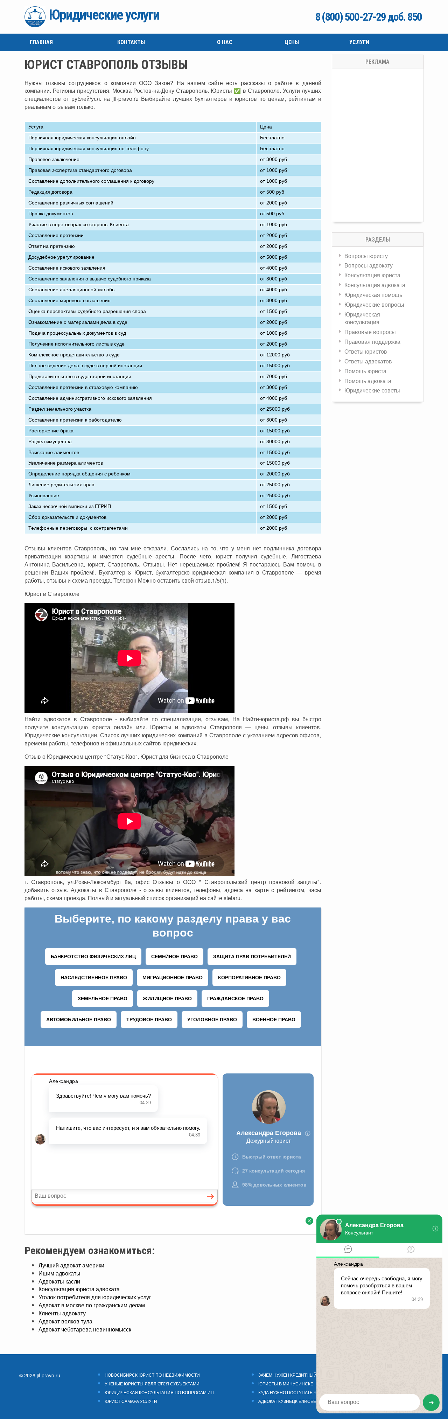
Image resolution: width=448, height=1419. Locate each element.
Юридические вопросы (374, 304)
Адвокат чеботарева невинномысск (84, 1329)
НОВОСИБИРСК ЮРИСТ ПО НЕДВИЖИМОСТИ (152, 1375)
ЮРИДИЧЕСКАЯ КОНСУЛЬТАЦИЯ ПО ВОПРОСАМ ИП (159, 1392)
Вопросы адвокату (368, 265)
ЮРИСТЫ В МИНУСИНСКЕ (285, 1384)
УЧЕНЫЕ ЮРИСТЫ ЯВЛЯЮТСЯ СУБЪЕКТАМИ (152, 1384)
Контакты (131, 42)
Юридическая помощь (373, 295)
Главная (41, 42)
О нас (224, 42)
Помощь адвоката (367, 381)
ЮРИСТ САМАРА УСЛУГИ (131, 1401)
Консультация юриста (372, 275)
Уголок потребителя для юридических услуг (94, 1297)
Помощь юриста (365, 371)
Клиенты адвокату (62, 1313)
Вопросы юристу (366, 256)
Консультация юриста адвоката (79, 1289)
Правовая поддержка (372, 342)
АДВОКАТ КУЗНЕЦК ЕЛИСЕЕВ (288, 1401)
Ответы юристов (365, 351)
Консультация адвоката (374, 285)
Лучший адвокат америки (71, 1265)
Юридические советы (372, 390)
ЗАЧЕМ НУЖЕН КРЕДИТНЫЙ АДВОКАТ (297, 1375)
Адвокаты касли (59, 1281)
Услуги (359, 42)
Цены (292, 42)
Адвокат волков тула (65, 1321)
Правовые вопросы (370, 332)
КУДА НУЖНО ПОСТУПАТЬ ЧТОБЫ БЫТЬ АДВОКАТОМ (313, 1392)
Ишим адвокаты (59, 1273)
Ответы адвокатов (368, 361)
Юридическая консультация (362, 318)
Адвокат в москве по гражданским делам (91, 1305)
